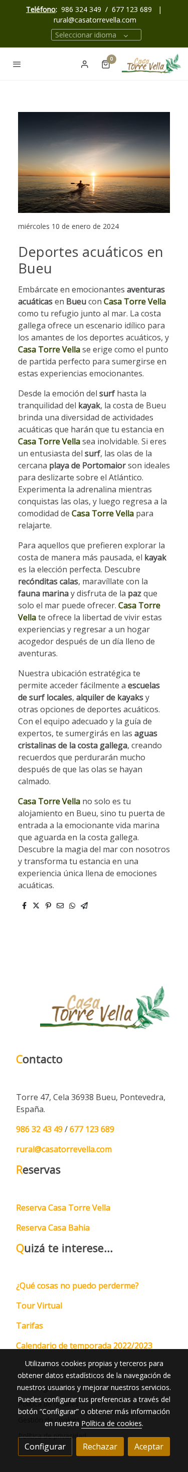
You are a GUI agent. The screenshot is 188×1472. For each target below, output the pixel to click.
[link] (152, 63)
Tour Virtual (39, 1305)
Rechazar (100, 1446)
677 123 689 (132, 9)
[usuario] (85, 63)
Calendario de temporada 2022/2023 (84, 1345)
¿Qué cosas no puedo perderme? (77, 1285)
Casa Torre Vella (135, 301)
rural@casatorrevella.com (95, 19)
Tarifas (29, 1325)
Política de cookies (111, 1423)
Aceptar (148, 1446)
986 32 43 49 (39, 1129)
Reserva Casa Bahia (53, 1227)
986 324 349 (81, 9)
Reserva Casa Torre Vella (63, 1207)
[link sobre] (94, 1014)
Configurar (45, 1446)
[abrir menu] (17, 63)
